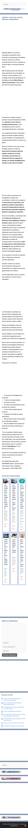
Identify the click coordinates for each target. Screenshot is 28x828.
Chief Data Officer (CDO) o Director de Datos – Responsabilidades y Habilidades (15, 715)
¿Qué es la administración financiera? (14, 547)
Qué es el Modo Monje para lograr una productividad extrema (13, 703)
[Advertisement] (14, 37)
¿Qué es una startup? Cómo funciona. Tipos (14, 723)
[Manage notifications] (25, 826)
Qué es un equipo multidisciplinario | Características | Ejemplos (12, 699)
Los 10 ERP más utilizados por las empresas (14, 726)
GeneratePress (14, 825)
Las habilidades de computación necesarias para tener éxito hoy (14, 497)
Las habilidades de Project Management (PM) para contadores (14, 719)
